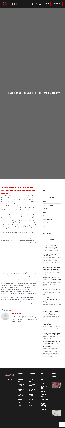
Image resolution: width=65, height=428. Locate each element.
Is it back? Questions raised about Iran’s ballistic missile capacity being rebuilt (52, 299)
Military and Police (21, 390)
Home (44, 201)
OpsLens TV (46, 223)
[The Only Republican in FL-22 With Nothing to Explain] (56, 385)
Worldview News (47, 233)
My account (43, 409)
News (44, 212)
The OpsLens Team (48, 205)
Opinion (20, 399)
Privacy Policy (44, 400)
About (42, 383)
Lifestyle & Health (47, 219)
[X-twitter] (8, 379)
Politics (44, 215)
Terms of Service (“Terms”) (43, 404)
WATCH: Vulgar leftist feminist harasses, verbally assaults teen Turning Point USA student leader (51, 245)
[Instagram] (11, 379)
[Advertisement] (19, 257)
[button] (32, 4)
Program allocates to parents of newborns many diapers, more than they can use (52, 279)
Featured (45, 208)
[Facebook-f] (5, 379)
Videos (44, 226)
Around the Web (21, 380)
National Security (47, 230)
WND (52, 240)
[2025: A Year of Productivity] (56, 413)
